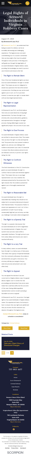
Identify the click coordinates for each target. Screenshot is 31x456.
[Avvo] (17, 429)
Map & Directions (15, 407)
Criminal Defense (15, 323)
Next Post (24, 328)
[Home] (14, 3)
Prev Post (7, 328)
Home (15, 377)
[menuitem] (7, 448)
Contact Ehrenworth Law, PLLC (12, 314)
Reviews (15, 390)
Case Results (15, 387)
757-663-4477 (15, 369)
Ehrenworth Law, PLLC (9, 45)
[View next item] (12, 353)
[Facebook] (14, 429)
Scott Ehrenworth (15, 380)
